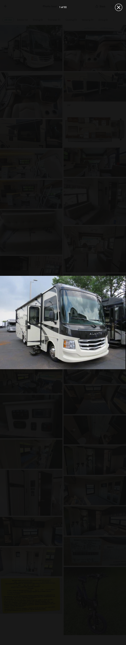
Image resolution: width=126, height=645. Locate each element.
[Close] (118, 7)
